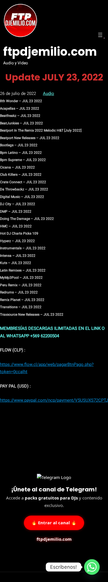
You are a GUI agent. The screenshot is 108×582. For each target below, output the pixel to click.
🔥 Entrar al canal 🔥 (54, 522)
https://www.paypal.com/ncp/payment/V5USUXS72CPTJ (54, 400)
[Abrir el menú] (100, 34)
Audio (48, 93)
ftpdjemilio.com (50, 52)
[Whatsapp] (92, 567)
